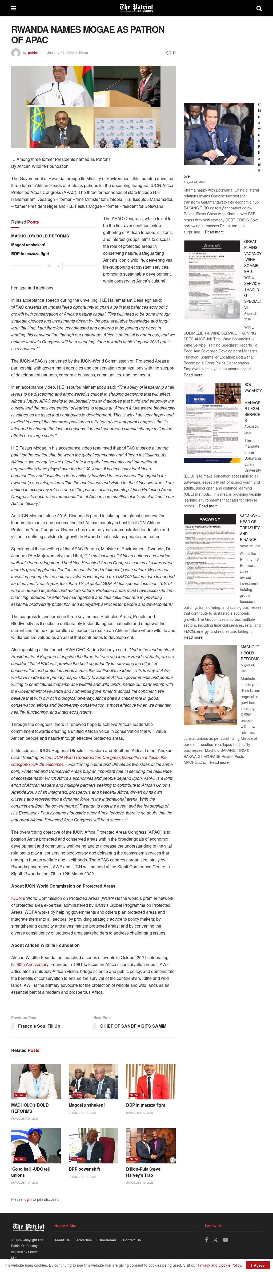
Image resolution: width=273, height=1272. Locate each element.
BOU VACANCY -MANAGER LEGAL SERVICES (253, 402)
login (28, 1199)
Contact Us (132, 1239)
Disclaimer (107, 1239)
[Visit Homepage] (136, 8)
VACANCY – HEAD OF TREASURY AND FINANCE (250, 527)
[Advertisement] (223, 57)
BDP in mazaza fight (30, 253)
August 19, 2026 (83, 1112)
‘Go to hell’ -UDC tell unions (30, 1172)
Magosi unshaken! (28, 245)
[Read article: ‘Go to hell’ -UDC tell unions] (36, 1146)
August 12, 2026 (83, 1176)
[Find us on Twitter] (215, 1240)
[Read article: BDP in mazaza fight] (151, 1082)
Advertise (84, 1239)
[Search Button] (259, 8)
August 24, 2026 (26, 1118)
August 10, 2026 (141, 1182)
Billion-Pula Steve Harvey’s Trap (143, 1172)
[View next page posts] (59, 265)
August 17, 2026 (141, 1112)
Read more (214, 231)
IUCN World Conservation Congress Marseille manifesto (105, 757)
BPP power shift (84, 1169)
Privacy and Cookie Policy (219, 1265)
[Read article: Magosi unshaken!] (93, 1082)
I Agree (258, 1265)
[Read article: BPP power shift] (93, 1146)
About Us (62, 1239)
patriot (33, 52)
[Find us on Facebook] (206, 1240)
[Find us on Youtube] (225, 1240)
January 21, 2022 (60, 52)
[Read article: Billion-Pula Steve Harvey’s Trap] (151, 1146)
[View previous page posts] (49, 265)
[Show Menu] (13, 8)
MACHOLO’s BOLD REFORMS (40, 236)
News (83, 52)
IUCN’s (18, 898)
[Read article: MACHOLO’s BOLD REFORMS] (36, 1082)
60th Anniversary (32, 964)
